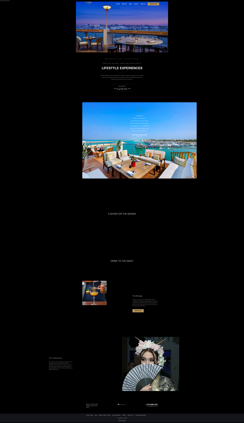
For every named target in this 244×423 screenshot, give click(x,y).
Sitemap (124, 415)
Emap (96, 415)
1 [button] (119, 48)
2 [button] (121, 48)
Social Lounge (89, 415)
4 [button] (124, 48)
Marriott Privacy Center (104, 415)
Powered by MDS (122, 420)
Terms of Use (130, 415)
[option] (122, 27)
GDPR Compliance (116, 415)
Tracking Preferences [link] (140, 415)
